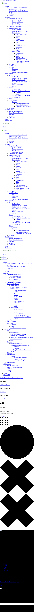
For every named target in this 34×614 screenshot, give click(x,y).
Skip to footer (12, 0)
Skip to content (4, 0)
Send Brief (3, 392)
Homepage (3, 416)
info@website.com (5, 385)
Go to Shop (3, 399)
